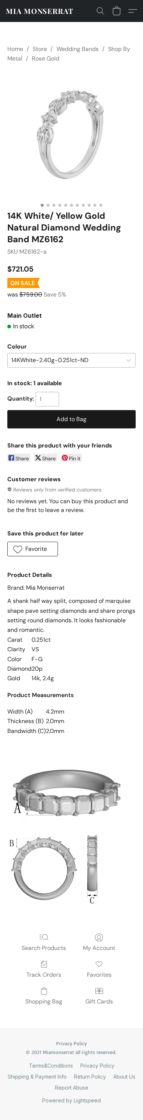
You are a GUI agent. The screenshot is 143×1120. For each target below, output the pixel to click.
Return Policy (90, 1076)
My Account (99, 948)
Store (40, 49)
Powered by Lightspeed (71, 1100)
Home (15, 49)
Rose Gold (45, 58)
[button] (39, 11)
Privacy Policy (97, 1065)
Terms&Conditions (51, 1065)
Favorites (99, 975)
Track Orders (43, 975)
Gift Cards (99, 1001)
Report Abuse (71, 1087)
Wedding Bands (77, 49)
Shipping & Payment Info (37, 1076)
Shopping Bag (43, 1001)
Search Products (44, 948)
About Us (124, 1076)
